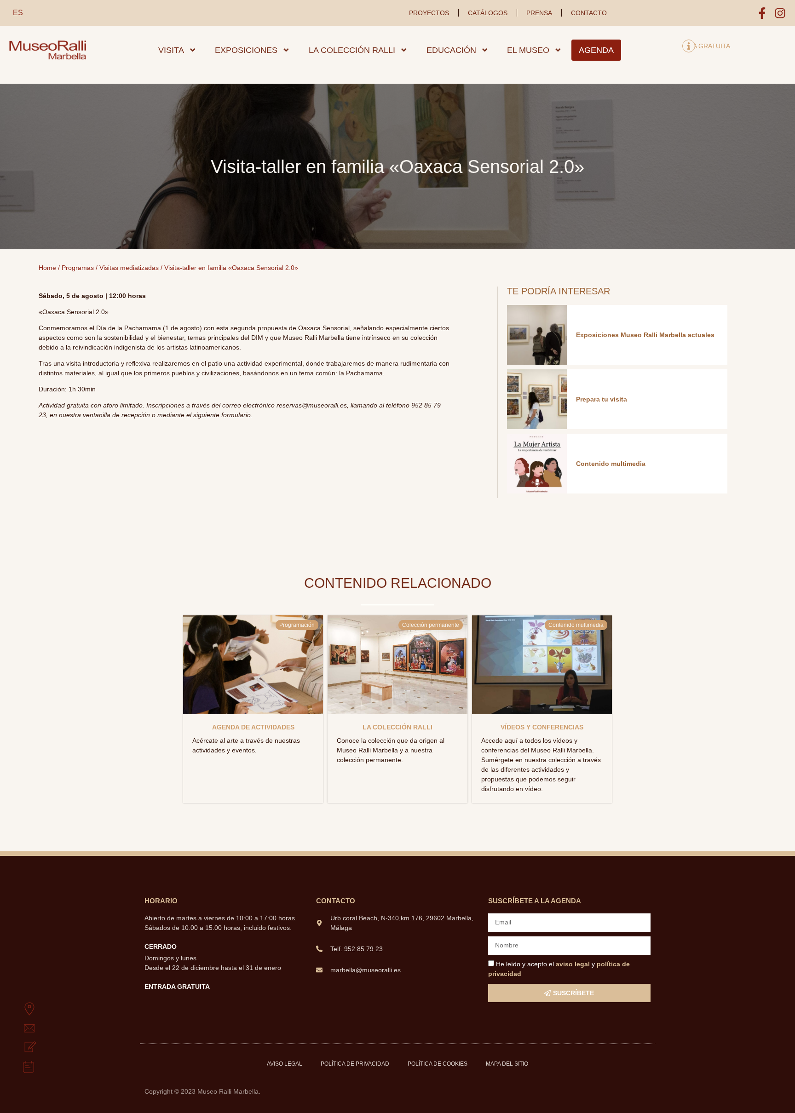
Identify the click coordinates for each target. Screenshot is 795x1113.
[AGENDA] (19, 1067)
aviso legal (573, 964)
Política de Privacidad (355, 1064)
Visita (171, 50)
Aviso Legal (284, 1064)
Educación (451, 50)
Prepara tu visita (601, 399)
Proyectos (429, 13)
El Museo (528, 50)
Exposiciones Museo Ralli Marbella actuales (645, 334)
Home (47, 267)
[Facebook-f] (762, 13)
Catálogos (487, 13)
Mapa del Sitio (507, 1064)
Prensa (539, 13)
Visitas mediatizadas (129, 267)
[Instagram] (780, 13)
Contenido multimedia (610, 463)
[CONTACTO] (19, 1028)
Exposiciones (246, 50)
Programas (78, 267)
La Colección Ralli (352, 50)
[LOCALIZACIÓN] (19, 1009)
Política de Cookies (437, 1064)
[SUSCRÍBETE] (19, 1047)
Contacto (589, 13)
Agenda (596, 50)
